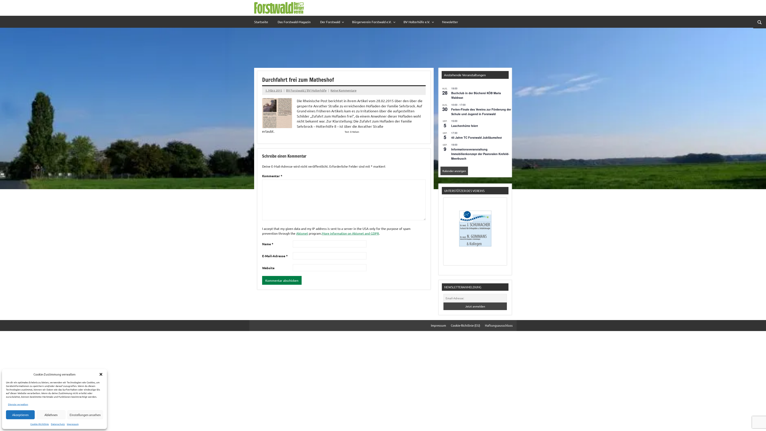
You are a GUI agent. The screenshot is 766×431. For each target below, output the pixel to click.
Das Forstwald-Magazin (294, 22)
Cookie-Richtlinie (39, 424)
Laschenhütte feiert (464, 126)
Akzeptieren (20, 415)
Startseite (261, 22)
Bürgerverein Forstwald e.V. (372, 22)
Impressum (73, 424)
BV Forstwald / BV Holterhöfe (306, 90)
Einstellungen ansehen (85, 415)
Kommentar (272, 176)
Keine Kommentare (343, 90)
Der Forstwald (330, 22)
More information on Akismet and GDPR (350, 233)
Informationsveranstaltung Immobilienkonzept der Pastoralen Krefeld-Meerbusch (480, 153)
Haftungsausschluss (499, 325)
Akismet (302, 233)
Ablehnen (51, 415)
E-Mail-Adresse (275, 256)
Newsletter (450, 22)
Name (267, 244)
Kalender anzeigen (454, 171)
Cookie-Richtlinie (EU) (465, 325)
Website (268, 268)
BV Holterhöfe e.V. (417, 22)
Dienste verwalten (18, 404)
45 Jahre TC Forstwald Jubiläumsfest (476, 137)
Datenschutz (58, 424)
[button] (101, 374)
